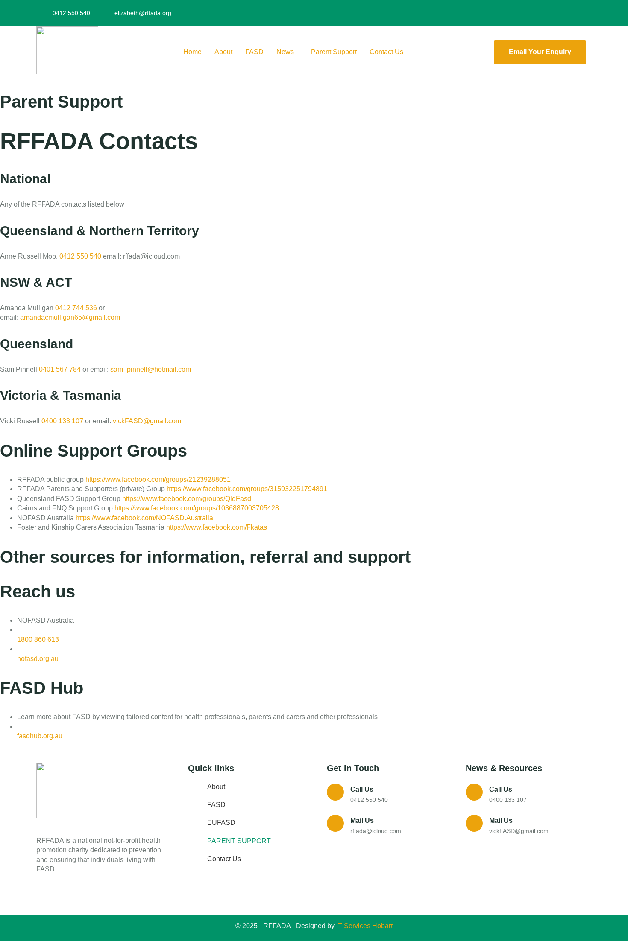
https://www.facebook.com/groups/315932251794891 (247, 488)
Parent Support (334, 51)
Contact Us (386, 51)
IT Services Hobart (364, 925)
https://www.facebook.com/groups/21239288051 (158, 479)
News (285, 51)
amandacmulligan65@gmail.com (70, 317)
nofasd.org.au (38, 658)
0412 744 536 (76, 308)
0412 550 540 (80, 256)
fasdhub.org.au (39, 736)
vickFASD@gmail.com (147, 421)
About (223, 51)
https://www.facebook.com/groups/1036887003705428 (196, 508)
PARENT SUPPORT (239, 841)
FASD (254, 51)
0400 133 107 (62, 421)
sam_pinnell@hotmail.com (150, 369)
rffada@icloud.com (375, 830)
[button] (287, 52)
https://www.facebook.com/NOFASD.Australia (144, 517)
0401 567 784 (60, 369)
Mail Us (362, 820)
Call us (361, 789)
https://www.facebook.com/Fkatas (216, 527)
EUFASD (221, 822)
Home (192, 51)
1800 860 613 (38, 639)
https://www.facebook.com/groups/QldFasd (186, 498)
